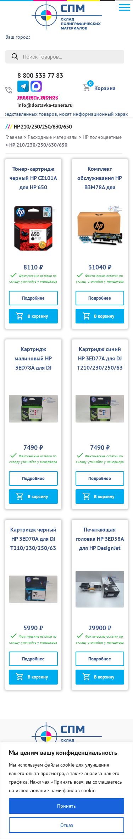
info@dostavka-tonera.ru (45, 105)
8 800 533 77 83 (40, 75)
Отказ (66, 825)
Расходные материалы (52, 137)
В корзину (38, 316)
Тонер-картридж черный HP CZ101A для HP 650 (33, 178)
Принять (66, 806)
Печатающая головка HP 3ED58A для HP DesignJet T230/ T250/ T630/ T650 (100, 548)
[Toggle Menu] (124, 7)
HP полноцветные (102, 137)
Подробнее (33, 298)
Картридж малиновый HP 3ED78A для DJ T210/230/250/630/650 (33, 367)
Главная (13, 137)
